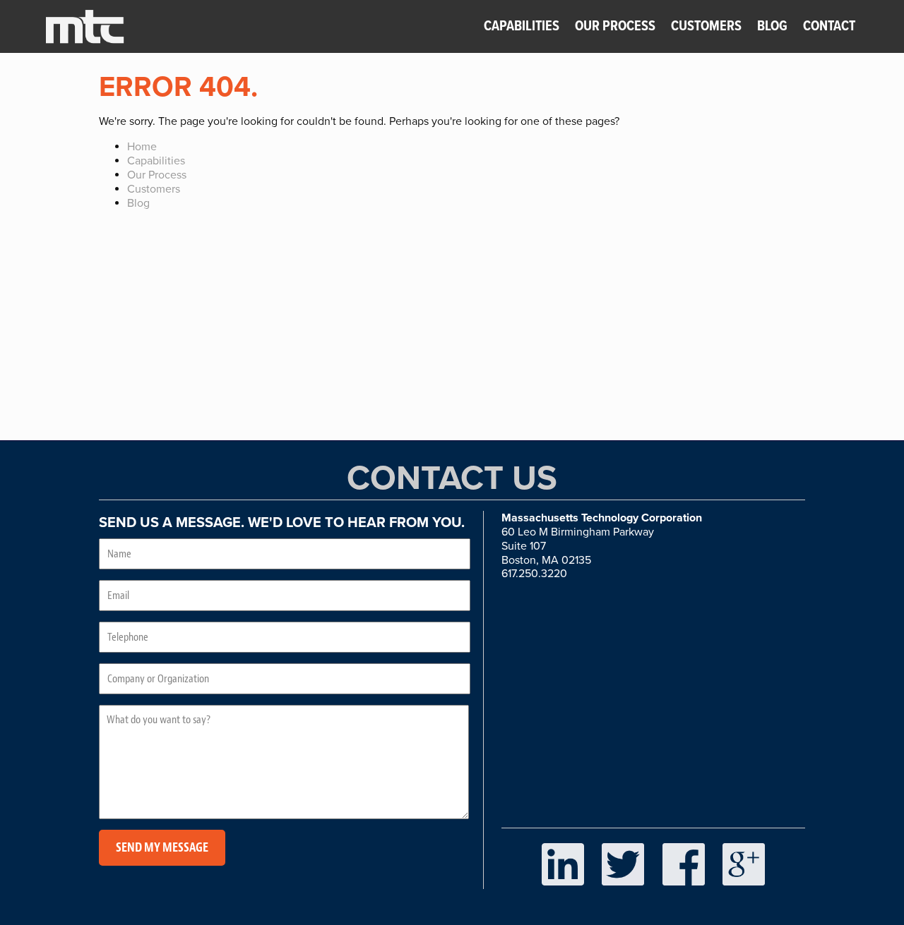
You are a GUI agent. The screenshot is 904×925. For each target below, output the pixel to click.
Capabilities (521, 27)
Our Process (616, 27)
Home (142, 147)
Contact (829, 27)
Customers (706, 27)
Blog (772, 27)
